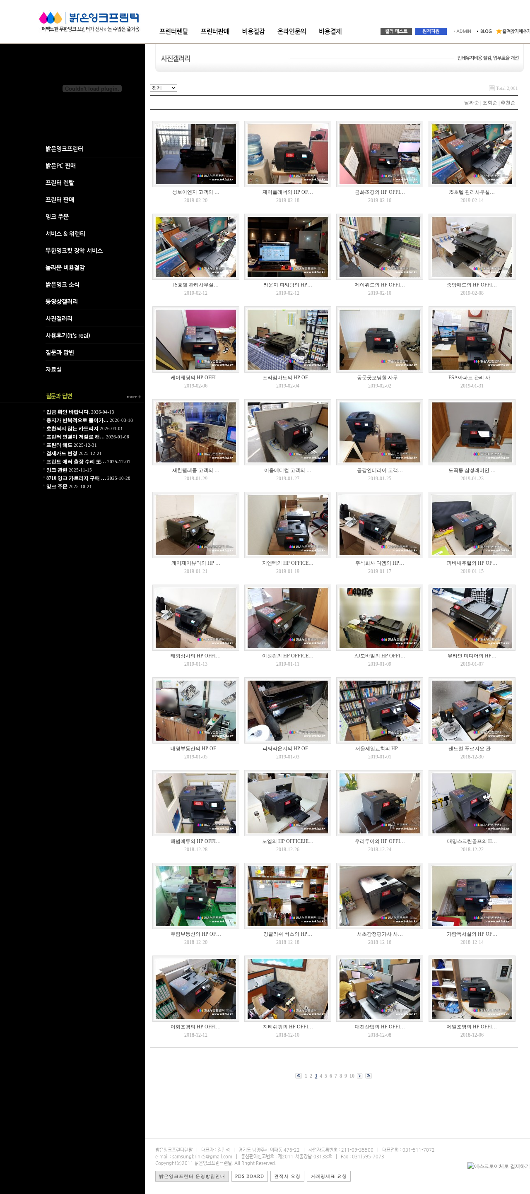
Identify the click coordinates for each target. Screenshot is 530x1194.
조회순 (489, 103)
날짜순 (471, 103)
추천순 (508, 103)
